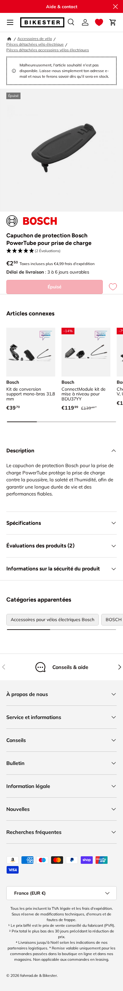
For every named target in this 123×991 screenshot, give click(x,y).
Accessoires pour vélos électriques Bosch (52, 619)
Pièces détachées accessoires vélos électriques (47, 50)
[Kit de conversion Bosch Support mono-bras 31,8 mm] (30, 352)
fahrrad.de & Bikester (38, 975)
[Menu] (10, 22)
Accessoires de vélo (34, 38)
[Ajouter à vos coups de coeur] (110, 287)
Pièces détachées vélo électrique (35, 44)
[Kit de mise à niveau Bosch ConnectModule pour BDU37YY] (86, 352)
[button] (99, 22)
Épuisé (55, 287)
